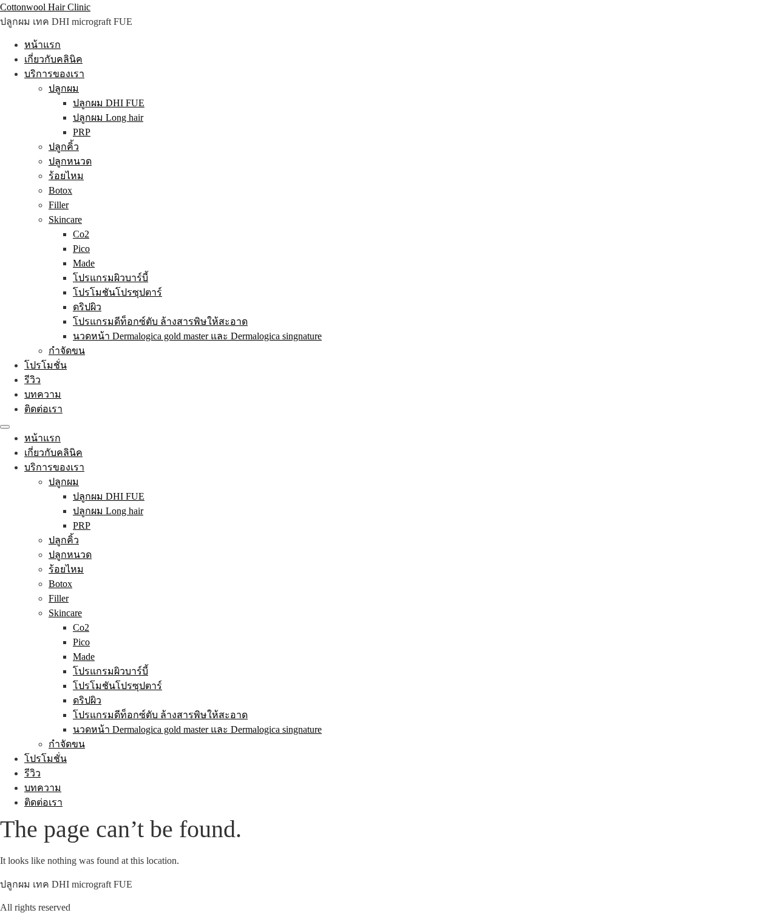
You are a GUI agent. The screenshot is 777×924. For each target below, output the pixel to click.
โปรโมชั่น (45, 365)
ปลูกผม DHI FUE (108, 103)
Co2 (81, 234)
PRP (81, 132)
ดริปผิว (87, 307)
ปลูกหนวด (70, 161)
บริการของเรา (54, 74)
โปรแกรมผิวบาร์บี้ (110, 278)
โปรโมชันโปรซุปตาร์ (117, 292)
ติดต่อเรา (43, 409)
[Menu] (5, 427)
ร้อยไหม (66, 176)
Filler (59, 205)
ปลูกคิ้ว (64, 146)
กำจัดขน (67, 350)
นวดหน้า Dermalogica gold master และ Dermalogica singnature (197, 336)
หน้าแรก (42, 44)
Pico (81, 248)
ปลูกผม (64, 88)
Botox (60, 190)
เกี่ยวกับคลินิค (53, 59)
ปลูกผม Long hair (108, 117)
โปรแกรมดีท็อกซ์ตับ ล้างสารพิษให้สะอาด (160, 321)
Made (84, 263)
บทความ (42, 394)
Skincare (65, 219)
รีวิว (32, 380)
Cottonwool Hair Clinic (45, 7)
